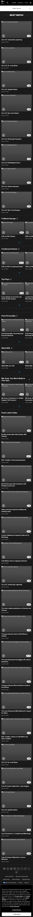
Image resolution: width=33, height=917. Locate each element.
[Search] (8, 3)
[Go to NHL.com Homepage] (3, 3)
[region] (16, 900)
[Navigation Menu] (30, 3)
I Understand (16, 914)
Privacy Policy (19, 896)
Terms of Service (14, 906)
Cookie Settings (16, 910)
